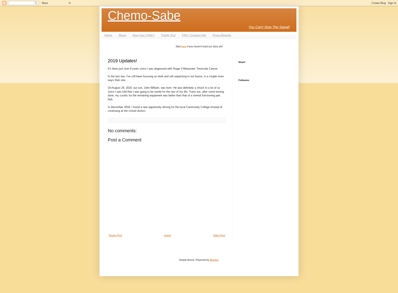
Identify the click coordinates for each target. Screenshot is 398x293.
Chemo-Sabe (144, 15)
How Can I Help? (143, 35)
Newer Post (115, 235)
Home (108, 35)
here (184, 46)
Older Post (219, 235)
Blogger (214, 260)
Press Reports (221, 35)
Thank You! (168, 35)
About (122, 35)
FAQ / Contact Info (194, 35)
